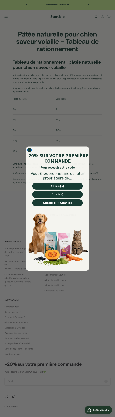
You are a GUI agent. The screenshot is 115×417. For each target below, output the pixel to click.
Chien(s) (57, 186)
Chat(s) (58, 194)
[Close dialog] (29, 150)
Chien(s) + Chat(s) (57, 203)
